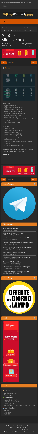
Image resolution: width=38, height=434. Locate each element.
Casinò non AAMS (8, 262)
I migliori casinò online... (10, 238)
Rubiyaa (18, 262)
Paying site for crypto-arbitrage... (13, 272)
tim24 (27, 272)
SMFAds (12, 429)
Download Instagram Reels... (12, 243)
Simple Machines (24, 427)
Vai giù (4, 62)
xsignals (22, 252)
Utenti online (10, 408)
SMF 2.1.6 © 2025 (14, 427)
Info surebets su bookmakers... (13, 267)
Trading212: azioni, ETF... (10, 233)
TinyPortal (8, 426)
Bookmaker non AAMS (10, 257)
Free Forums (18, 429)
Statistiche (6, 386)
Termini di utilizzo (21, 426)
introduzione (7, 228)
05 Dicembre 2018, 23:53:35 (10, 71)
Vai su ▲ (29, 426)
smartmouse (28, 248)
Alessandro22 (24, 238)
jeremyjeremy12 (24, 257)
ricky (21, 233)
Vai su (3, 179)
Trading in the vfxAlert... (10, 252)
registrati (4, 6)
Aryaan (15, 228)
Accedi (28, 3)
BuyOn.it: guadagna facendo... (12, 248)
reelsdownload (28, 243)
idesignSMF (25, 429)
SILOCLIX (6, 155)
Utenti (7, 391)
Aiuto (14, 426)
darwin (7, 68)
